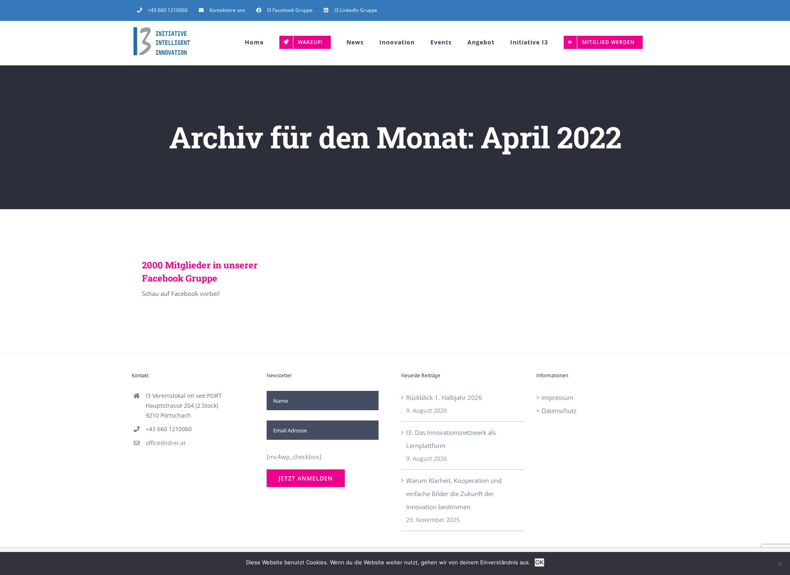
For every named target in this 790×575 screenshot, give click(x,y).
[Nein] (780, 563)
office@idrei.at (166, 443)
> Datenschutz (556, 410)
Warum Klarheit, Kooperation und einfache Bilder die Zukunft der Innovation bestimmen (454, 493)
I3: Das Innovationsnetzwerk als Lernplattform (451, 439)
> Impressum (555, 397)
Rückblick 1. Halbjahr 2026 (444, 397)
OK (539, 562)
